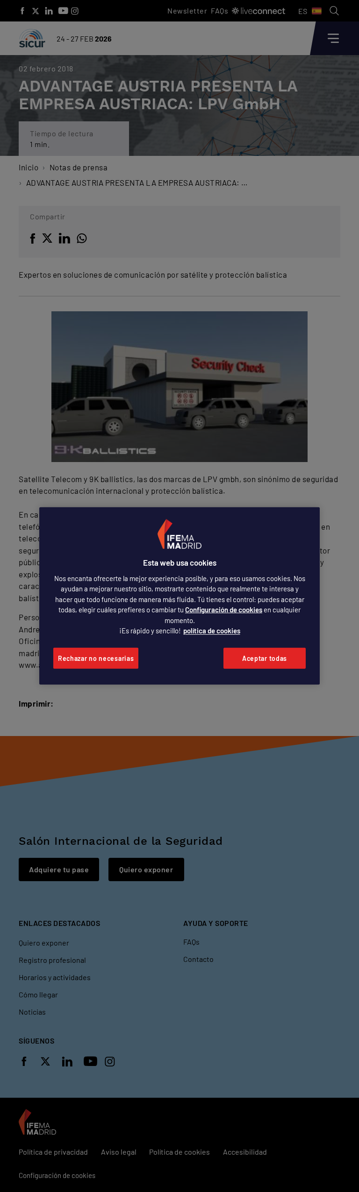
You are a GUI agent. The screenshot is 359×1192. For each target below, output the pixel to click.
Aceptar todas (264, 658)
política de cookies (211, 630)
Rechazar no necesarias (96, 658)
